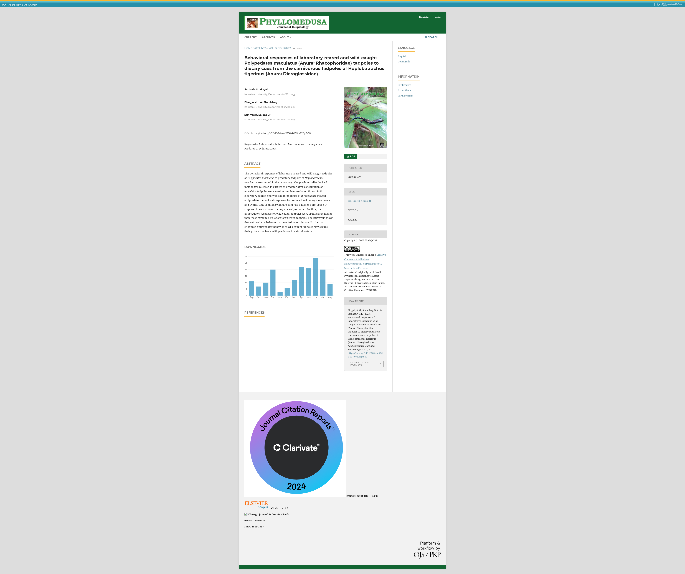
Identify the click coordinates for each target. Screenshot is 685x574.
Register (424, 17)
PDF (352, 156)
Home (248, 48)
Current (250, 37)
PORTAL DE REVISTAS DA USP (19, 5)
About (285, 37)
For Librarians (405, 95)
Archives (268, 37)
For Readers (404, 85)
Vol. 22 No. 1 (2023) (280, 48)
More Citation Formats (359, 364)
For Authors (404, 90)
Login (437, 17)
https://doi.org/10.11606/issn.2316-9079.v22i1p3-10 (281, 133)
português (404, 61)
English (402, 56)
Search (432, 37)
